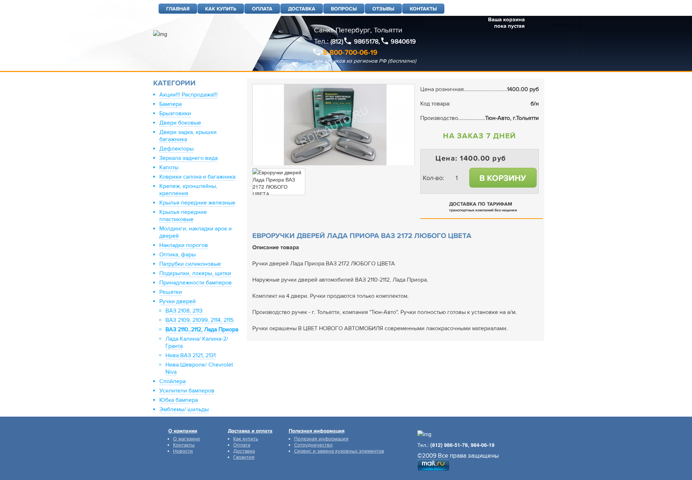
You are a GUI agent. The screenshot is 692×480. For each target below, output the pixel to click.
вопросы (344, 9)
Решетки (170, 292)
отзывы (383, 9)
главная (178, 9)
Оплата (241, 445)
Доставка (244, 451)
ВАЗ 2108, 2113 (184, 310)
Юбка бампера (178, 400)
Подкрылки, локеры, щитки (195, 273)
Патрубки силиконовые (190, 264)
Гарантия (243, 457)
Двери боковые (180, 122)
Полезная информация (321, 439)
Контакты (184, 445)
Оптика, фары (177, 254)
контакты (423, 9)
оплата (262, 9)
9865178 (366, 41)
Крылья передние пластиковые (183, 215)
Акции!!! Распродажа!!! (188, 94)
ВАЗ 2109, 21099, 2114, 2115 (199, 320)
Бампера (170, 104)
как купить (220, 9)
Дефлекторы (176, 148)
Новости (183, 451)
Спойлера (172, 381)
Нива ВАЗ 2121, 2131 (190, 355)
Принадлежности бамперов (195, 282)
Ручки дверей (177, 301)
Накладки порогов (183, 245)
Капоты (168, 167)
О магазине (186, 439)
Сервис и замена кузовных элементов (339, 451)
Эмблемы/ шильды (184, 409)
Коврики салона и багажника (197, 176)
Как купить (245, 439)
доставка (301, 9)
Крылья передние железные (197, 202)
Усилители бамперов (186, 390)
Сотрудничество (313, 445)
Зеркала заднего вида (188, 158)
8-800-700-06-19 (350, 52)
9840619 (403, 41)
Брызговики (175, 113)
